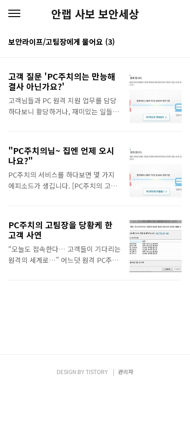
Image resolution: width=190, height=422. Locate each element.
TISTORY (97, 371)
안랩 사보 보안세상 (95, 14)
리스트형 (176, 42)
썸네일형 (163, 42)
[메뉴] (14, 14)
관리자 (125, 371)
